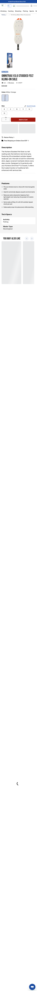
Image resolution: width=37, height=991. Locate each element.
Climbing (3, 11)
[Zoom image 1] (18, 34)
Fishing (25, 11)
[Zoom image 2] (10, 60)
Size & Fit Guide (31, 106)
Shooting (18, 11)
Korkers (5, 72)
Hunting (11, 11)
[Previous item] (27, 238)
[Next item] (32, 238)
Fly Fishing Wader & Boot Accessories (21, 14)
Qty (6, 118)
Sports (32, 11)
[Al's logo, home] (4, 5)
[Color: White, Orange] (5, 98)
